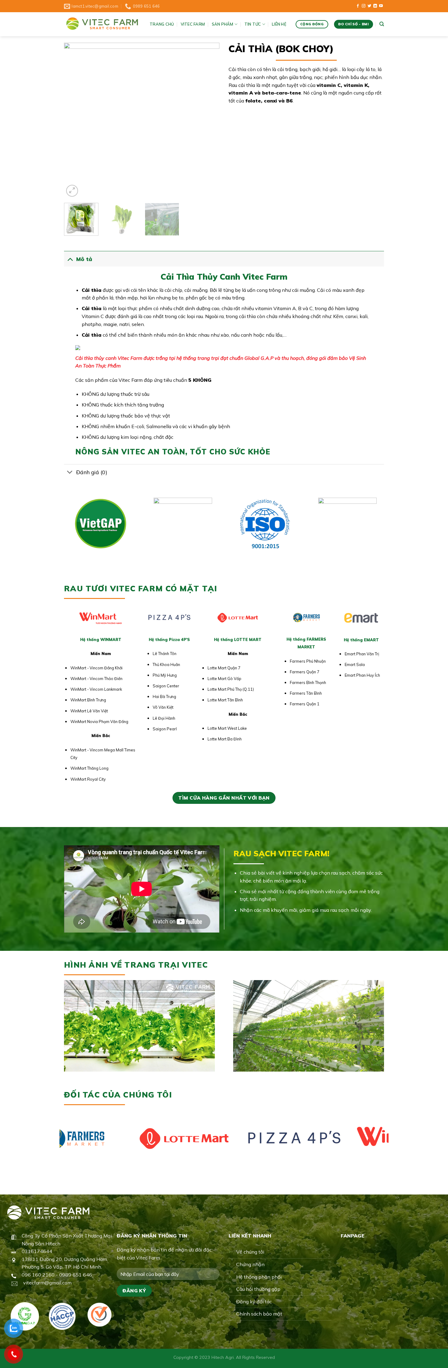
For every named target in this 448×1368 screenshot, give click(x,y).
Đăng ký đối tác (254, 1301)
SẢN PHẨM (222, 24)
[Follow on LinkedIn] (375, 6)
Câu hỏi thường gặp (258, 1289)
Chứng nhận (250, 1264)
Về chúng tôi (250, 1252)
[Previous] (74, 120)
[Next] (208, 120)
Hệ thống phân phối (259, 1277)
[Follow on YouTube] (381, 6)
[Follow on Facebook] (358, 6)
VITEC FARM (193, 24)
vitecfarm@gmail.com (47, 1283)
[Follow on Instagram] (363, 6)
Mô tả (84, 259)
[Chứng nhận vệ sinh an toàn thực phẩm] (99, 1314)
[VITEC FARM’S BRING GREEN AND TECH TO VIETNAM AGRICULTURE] (102, 24)
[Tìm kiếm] (381, 24)
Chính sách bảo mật (259, 1314)
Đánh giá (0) (91, 472)
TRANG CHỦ (162, 24)
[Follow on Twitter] (369, 6)
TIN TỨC (252, 24)
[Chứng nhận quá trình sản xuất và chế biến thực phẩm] (62, 1316)
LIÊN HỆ (279, 24)
